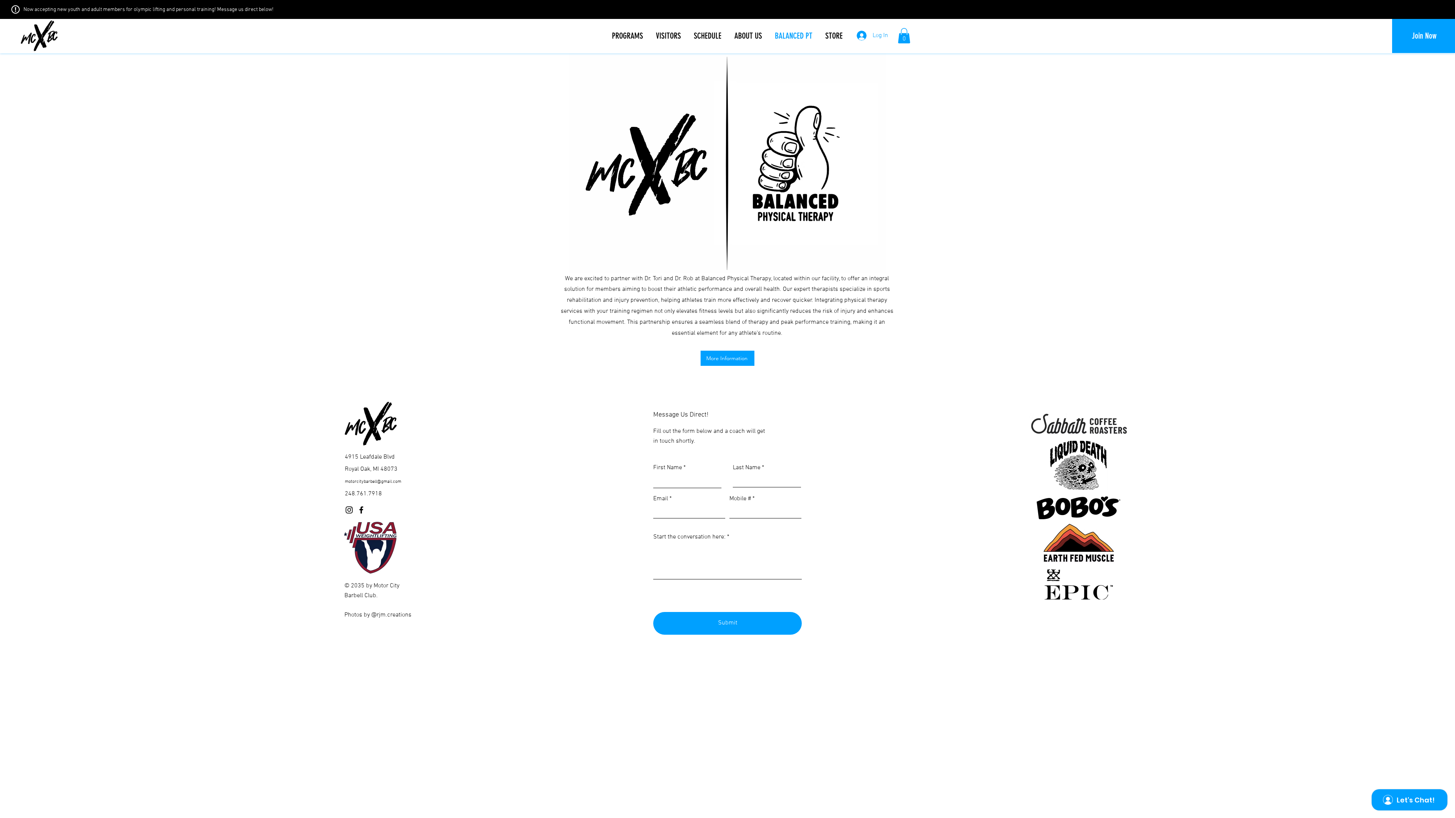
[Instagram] (349, 510)
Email (660, 499)
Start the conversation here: (689, 537)
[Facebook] (361, 510)
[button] (627, 36)
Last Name (746, 468)
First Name (667, 468)
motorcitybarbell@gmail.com (373, 481)
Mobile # (740, 499)
